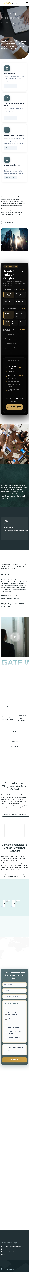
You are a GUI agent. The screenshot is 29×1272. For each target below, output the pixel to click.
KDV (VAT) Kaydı (11, 339)
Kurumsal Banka (11, 334)
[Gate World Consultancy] (14, 3)
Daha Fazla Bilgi (10, 86)
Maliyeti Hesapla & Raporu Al (15, 407)
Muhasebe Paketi (11, 343)
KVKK (10, 1049)
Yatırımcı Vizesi (11, 348)
